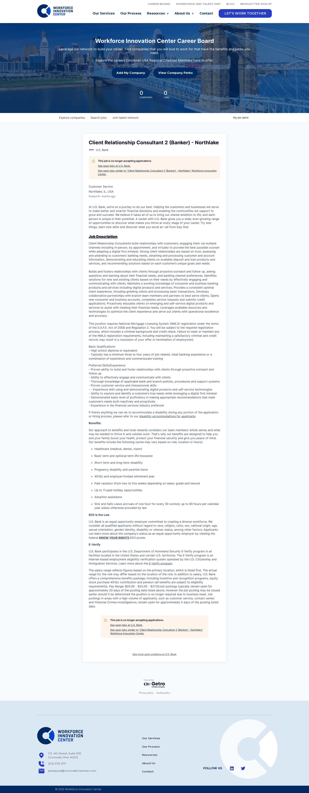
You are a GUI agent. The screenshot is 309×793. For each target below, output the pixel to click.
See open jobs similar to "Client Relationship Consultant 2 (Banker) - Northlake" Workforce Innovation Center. (157, 172)
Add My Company (130, 73)
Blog (230, 4)
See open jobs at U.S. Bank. (114, 165)
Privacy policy (146, 692)
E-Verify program (160, 563)
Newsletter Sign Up (256, 4)
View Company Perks (175, 73)
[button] (245, 13)
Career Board (159, 4)
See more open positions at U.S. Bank (154, 654)
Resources (149, 755)
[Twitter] (243, 768)
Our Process (130, 13)
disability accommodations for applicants (167, 416)
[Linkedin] (231, 768)
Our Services (104, 13)
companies (72, 117)
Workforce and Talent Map (198, 4)
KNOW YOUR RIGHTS (114, 537)
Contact (206, 13)
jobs (99, 117)
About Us (148, 763)
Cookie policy (163, 692)
